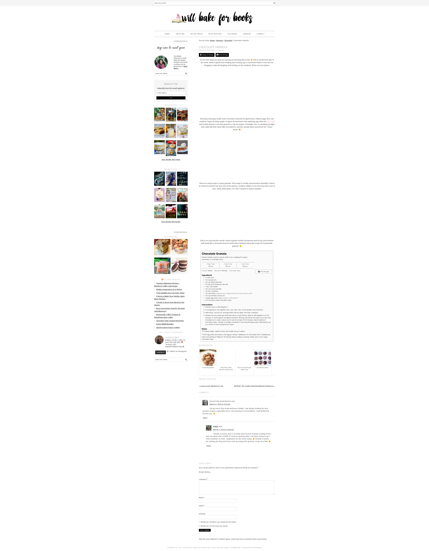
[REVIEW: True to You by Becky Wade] (159, 211)
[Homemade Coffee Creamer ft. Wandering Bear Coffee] (171, 115)
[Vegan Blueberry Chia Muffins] (179, 247)
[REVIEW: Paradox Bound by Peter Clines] (159, 179)
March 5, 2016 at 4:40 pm (223, 429)
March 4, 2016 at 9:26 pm (220, 404)
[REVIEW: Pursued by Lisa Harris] (171, 211)
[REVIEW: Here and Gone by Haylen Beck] (182, 179)
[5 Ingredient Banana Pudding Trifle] (159, 147)
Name (202, 497)
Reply (205, 417)
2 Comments (220, 50)
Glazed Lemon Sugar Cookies (168, 328)
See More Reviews (170, 222)
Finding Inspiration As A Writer (169, 289)
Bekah (215, 426)
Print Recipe (223, 55)
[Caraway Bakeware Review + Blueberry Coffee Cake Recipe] (159, 115)
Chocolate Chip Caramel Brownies (170, 321)
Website (202, 514)
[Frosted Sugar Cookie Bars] (182, 131)
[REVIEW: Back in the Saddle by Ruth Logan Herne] (182, 195)
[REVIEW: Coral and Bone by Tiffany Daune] (182, 211)
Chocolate (208, 379)
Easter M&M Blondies (165, 324)
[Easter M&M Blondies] (159, 131)
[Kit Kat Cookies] (171, 148)
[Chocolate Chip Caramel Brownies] (182, 115)
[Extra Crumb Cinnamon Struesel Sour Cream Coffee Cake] (162, 247)
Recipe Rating (204, 472)
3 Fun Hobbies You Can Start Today (170, 293)
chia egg (270, 121)
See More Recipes (171, 160)
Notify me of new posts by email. (214, 526)
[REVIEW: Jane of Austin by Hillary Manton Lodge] (159, 195)
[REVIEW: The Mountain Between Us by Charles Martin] (171, 179)
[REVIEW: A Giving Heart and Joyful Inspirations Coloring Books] (171, 195)
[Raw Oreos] (179, 266)
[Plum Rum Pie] (182, 147)
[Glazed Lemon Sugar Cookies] (171, 131)
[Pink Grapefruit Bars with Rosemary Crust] (162, 266)
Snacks (214, 379)
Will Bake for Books (214, 17)
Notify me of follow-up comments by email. (219, 522)
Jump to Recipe (207, 55)
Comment (203, 479)
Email (202, 506)
